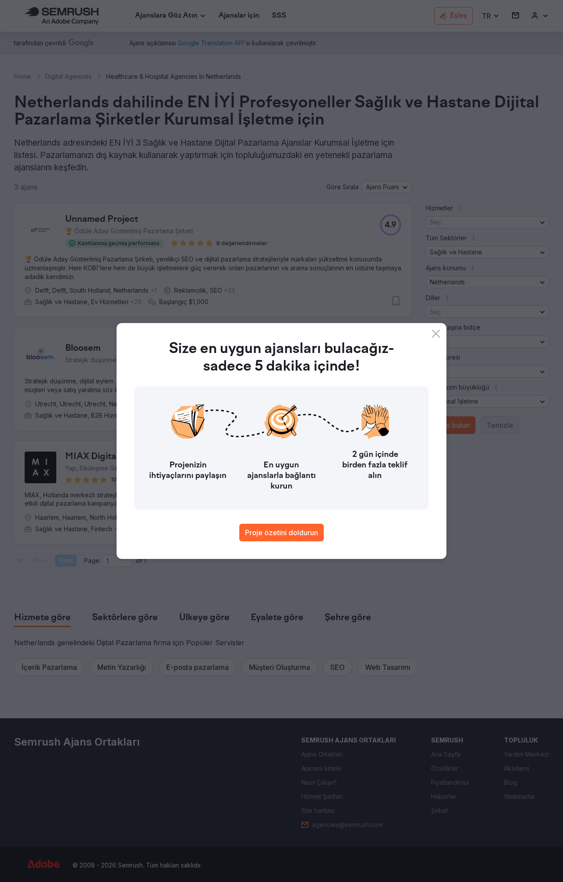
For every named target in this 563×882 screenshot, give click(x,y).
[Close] (435, 333)
